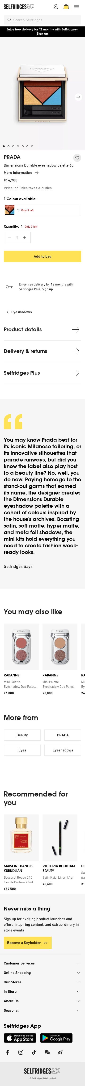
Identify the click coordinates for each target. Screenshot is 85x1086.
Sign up (42, 34)
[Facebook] (7, 1055)
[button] (42, 210)
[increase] (24, 237)
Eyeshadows (21, 312)
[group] (42, 661)
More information (18, 172)
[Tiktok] (34, 1055)
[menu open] (76, 6)
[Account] (55, 6)
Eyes (22, 750)
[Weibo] (60, 1055)
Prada (49, 439)
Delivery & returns (25, 351)
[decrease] (9, 237)
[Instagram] (21, 1055)
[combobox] (46, 20)
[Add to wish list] (77, 158)
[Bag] (66, 6)
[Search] (9, 20)
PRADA (12, 157)
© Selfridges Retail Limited (43, 1078)
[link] (20, 684)
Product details (23, 329)
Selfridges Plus (22, 372)
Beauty (22, 735)
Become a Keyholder (24, 942)
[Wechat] (47, 1055)
